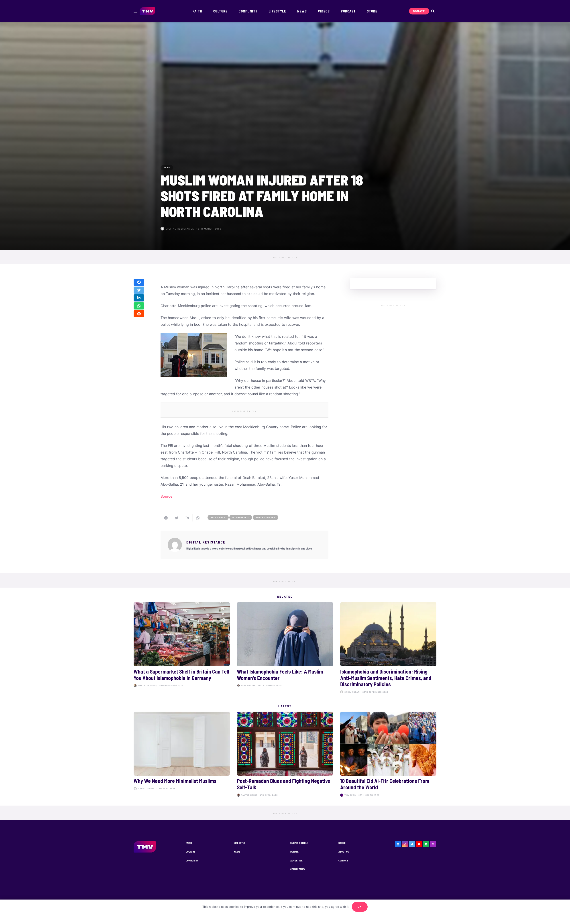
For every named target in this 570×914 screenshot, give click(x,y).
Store (342, 842)
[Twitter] (412, 844)
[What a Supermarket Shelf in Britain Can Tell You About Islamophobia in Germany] (182, 648)
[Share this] (139, 282)
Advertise (296, 860)
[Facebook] (398, 844)
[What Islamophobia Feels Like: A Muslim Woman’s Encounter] (285, 648)
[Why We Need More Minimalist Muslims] (182, 755)
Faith (189, 842)
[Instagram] (405, 844)
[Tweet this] (139, 290)
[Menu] (135, 11)
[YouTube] (419, 844)
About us (343, 851)
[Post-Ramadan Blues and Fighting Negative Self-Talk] (285, 755)
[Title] (426, 844)
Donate (294, 851)
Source (166, 496)
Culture (190, 851)
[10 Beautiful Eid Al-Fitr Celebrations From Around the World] (388, 755)
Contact (343, 860)
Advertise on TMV (285, 258)
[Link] (147, 11)
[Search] (432, 11)
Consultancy (297, 869)
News (237, 851)
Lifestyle (240, 842)
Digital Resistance (180, 228)
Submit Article (299, 842)
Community (192, 860)
